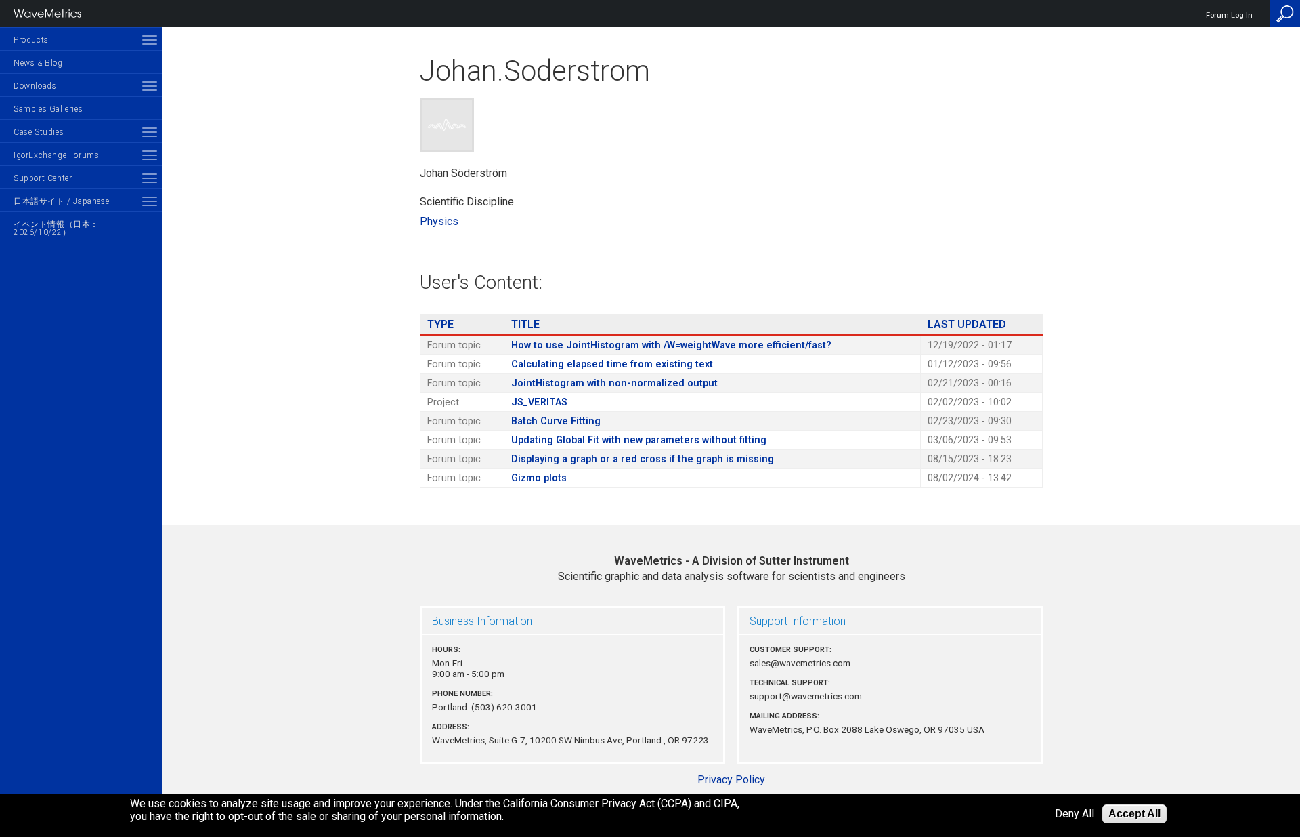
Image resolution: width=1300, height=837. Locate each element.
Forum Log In (1229, 15)
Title (525, 324)
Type (440, 324)
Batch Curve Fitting (556, 421)
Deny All (1074, 814)
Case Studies (39, 132)
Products (31, 40)
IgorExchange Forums (56, 155)
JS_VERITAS (539, 402)
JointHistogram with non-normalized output (614, 383)
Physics (439, 221)
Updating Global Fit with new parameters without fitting (638, 440)
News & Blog (38, 63)
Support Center (43, 178)
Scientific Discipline (467, 201)
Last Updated (967, 324)
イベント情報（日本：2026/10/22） (56, 228)
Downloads (35, 86)
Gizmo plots (539, 478)
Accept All (1134, 813)
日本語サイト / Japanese (61, 201)
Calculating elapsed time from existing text (612, 364)
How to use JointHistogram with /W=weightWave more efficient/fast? (671, 345)
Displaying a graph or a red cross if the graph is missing (642, 459)
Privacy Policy (731, 779)
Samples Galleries (48, 109)
